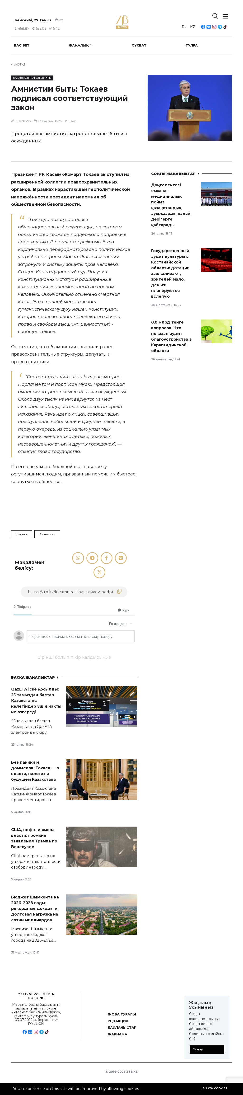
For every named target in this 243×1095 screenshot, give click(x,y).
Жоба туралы (122, 1014)
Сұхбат (139, 45)
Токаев (21, 534)
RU (185, 27)
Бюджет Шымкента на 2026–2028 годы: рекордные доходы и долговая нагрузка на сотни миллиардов (35, 908)
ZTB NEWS (23, 121)
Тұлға (192, 45)
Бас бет (21, 45)
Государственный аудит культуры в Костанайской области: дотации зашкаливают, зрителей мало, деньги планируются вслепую (170, 274)
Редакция (118, 1021)
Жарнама (117, 1034)
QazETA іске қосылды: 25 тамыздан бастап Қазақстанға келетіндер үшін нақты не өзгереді (36, 700)
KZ (192, 27)
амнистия (47, 534)
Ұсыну (198, 1049)
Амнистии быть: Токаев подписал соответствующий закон (69, 98)
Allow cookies (215, 1088)
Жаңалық (79, 45)
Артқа (20, 64)
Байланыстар (122, 1027)
